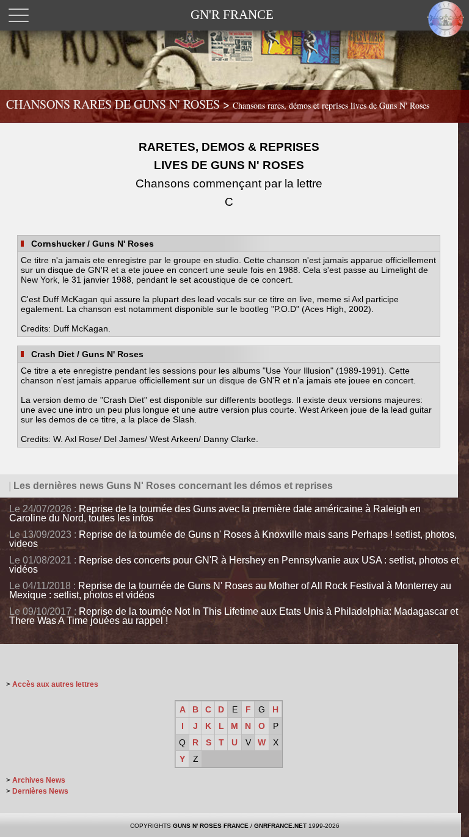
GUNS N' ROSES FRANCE (211, 825)
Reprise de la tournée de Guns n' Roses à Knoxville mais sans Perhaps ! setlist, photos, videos (233, 539)
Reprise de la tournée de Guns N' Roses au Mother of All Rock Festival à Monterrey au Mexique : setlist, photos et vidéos (230, 590)
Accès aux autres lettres (55, 684)
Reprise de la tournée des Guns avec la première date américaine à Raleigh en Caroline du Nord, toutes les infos (215, 513)
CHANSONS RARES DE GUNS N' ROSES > (217, 104)
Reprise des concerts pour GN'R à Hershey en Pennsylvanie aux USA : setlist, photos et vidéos (234, 564)
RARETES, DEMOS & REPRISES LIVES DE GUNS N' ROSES (229, 174)
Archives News (38, 780)
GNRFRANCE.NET (280, 825)
